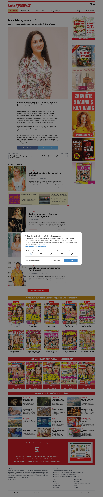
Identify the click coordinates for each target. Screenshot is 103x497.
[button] (51, 246)
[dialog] (51, 248)
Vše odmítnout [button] (55, 260)
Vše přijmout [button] (71, 260)
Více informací (41, 244)
